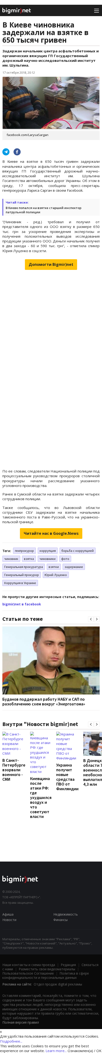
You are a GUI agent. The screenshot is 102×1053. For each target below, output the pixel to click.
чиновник (11, 559)
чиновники (48, 559)
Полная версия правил (20, 1022)
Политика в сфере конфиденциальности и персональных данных (45, 975)
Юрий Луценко (56, 575)
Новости (9, 919)
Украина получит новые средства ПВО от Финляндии (67, 776)
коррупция (48, 551)
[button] (91, 619)
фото (65, 559)
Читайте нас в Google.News (51, 533)
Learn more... (56, 1050)
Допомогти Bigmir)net (51, 264)
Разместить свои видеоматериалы (47, 969)
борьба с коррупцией (77, 551)
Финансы (60, 919)
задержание (74, 567)
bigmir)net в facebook (21, 604)
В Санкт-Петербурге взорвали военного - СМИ (13, 770)
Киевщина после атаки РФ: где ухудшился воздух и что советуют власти (40, 797)
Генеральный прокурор (21, 575)
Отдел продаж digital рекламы (58, 984)
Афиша (8, 914)
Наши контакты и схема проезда (28, 964)
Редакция (68, 964)
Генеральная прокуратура (23, 567)
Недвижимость (65, 914)
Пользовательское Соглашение (28, 973)
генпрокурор (24, 551)
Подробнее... (11, 1041)
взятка (29, 559)
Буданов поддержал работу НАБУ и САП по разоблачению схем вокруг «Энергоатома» (43, 701)
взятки (54, 567)
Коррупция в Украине (20, 583)
